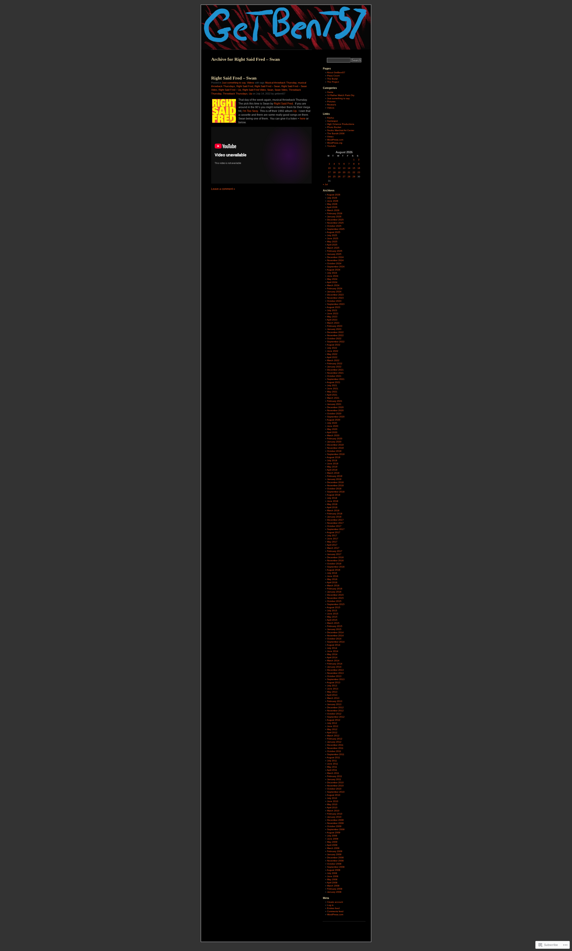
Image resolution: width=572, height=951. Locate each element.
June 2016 (332, 576)
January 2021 (334, 404)
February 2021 (334, 401)
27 (344, 176)
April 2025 (332, 244)
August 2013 (333, 682)
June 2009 (332, 839)
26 (339, 176)
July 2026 (332, 198)
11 (334, 168)
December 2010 (335, 782)
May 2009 (332, 842)
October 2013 (334, 676)
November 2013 (335, 673)
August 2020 (333, 420)
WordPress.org (334, 143)
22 (354, 172)
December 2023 (335, 294)
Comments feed (335, 911)
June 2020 (332, 426)
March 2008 (333, 885)
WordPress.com (335, 139)
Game (330, 92)
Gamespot (332, 121)
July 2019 (332, 460)
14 (349, 168)
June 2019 (332, 463)
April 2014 (332, 657)
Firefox (330, 118)
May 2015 (332, 617)
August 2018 (333, 495)
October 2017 (334, 526)
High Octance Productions (340, 124)
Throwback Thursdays (235, 93)
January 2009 (334, 854)
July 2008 (332, 873)
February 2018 (334, 513)
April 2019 (332, 470)
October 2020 (334, 413)
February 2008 (334, 889)
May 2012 (332, 729)
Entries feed (333, 908)
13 (344, 168)
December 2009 (335, 820)
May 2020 (332, 429)
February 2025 (334, 251)
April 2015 (332, 620)
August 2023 (333, 307)
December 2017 (335, 520)
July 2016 (332, 573)
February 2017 (334, 551)
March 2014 (333, 660)
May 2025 (332, 241)
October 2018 (334, 488)
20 (344, 172)
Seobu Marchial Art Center (340, 130)
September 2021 (336, 379)
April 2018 (332, 507)
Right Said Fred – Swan (234, 77)
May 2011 (332, 767)
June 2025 (332, 238)
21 (349, 172)
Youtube (331, 146)
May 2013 (332, 692)
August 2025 (333, 232)
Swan (270, 89)
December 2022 (335, 332)
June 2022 (332, 351)
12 (339, 168)
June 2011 (332, 763)
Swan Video (281, 89)
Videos (250, 82)
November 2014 (335, 635)
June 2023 (332, 313)
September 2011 (335, 754)
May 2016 (332, 579)
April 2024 (332, 282)
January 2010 (334, 817)
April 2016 (332, 582)
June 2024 (332, 276)
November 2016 (335, 560)
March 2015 (333, 623)
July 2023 (332, 310)
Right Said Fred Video (254, 89)
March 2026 (333, 210)
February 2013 (334, 701)
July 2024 (332, 273)
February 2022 (334, 363)
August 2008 (333, 870)
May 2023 (332, 316)
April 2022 (332, 357)
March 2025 (333, 248)
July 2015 (332, 610)
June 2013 (332, 688)
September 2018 (336, 491)
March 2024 (333, 285)
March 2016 (333, 585)
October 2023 (334, 301)
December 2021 (335, 370)
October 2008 (334, 864)
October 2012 (334, 713)
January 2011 (334, 779)
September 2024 (336, 266)
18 (334, 172)
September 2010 (336, 792)
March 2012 (333, 735)
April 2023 (332, 319)
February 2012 (334, 738)
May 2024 (332, 279)
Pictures (331, 101)
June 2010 (332, 801)
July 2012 (332, 723)
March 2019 (333, 473)
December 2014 (335, 632)
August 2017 (333, 532)
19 (339, 172)
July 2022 (332, 348)
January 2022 (334, 366)
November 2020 (335, 410)
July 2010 (332, 798)
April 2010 (332, 807)
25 (334, 176)
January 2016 (334, 592)
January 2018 (334, 516)
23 (359, 172)
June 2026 (332, 201)
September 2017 (336, 529)
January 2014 (334, 667)
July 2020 (332, 423)
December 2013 (335, 670)
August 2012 (333, 720)
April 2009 (332, 845)
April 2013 (332, 695)
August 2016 (333, 570)
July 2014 (332, 648)
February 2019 (334, 476)
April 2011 (332, 770)
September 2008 (336, 867)
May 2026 (332, 204)
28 (349, 176)
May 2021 (332, 391)
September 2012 (336, 717)
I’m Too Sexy (250, 111)
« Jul (325, 184)
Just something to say (234, 82)
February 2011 (334, 776)
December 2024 (335, 257)
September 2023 (336, 304)
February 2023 (334, 326)
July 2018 (332, 498)
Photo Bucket (334, 127)
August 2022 (333, 345)
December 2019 (335, 445)
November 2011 (335, 748)
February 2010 (334, 814)
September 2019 (336, 454)
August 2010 (333, 795)
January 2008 (334, 892)
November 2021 (335, 373)
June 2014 (332, 651)
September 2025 (336, 229)
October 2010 (334, 789)
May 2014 (332, 654)
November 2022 (335, 335)
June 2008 (332, 876)
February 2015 (334, 626)
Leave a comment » (223, 189)
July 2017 (332, 535)
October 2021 (334, 376)
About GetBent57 (336, 72)
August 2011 (333, 757)
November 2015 (335, 598)
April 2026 (332, 207)
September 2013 (336, 679)
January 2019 (334, 479)
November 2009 (335, 823)
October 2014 (334, 638)
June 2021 (332, 388)
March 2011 (333, 773)
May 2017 (332, 541)
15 (354, 168)
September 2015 (336, 604)
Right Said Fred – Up (230, 89)
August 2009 (333, 832)
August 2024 (333, 269)
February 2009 (334, 851)
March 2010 (333, 810)
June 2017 (332, 538)
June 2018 (332, 501)
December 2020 (335, 407)
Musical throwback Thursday (281, 82)
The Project (333, 82)
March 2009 (333, 848)
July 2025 (332, 235)
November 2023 (335, 298)
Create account (335, 902)
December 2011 (335, 745)
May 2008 (332, 879)
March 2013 (333, 698)
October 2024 (334, 263)
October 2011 (334, 751)
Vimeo (330, 136)
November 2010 (335, 785)
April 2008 (332, 882)
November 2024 (335, 260)
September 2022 (336, 341)
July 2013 (332, 685)
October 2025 (334, 226)
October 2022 (334, 338)
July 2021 (332, 385)
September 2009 (336, 829)
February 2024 (334, 288)
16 (359, 168)
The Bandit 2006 (336, 133)
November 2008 (335, 860)
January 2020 (334, 441)
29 (354, 176)
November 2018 (335, 485)
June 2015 (332, 613)
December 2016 (335, 557)
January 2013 (334, 704)
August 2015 (333, 607)
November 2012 (335, 710)
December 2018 (335, 482)
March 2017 (333, 548)
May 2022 (332, 354)
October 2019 (334, 451)
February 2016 (334, 588)
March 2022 (333, 360)
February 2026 (334, 213)
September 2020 (336, 416)
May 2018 (332, 504)
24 (329, 176)
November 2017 (335, 523)
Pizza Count (333, 75)
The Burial (332, 79)
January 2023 (334, 329)
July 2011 (332, 760)
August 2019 (333, 457)
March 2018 (333, 510)
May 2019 (332, 466)
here (302, 118)
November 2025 (335, 223)
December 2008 (335, 857)
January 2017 (334, 554)
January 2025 (334, 254)
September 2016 (336, 567)
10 (329, 168)
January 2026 (334, 216)
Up (250, 93)
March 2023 (333, 323)
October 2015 (334, 601)
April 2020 (332, 432)
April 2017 (332, 545)
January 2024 (334, 291)
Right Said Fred (244, 86)
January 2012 (334, 742)
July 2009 (332, 835)
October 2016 (334, 563)
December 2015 (335, 595)
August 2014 (333, 645)
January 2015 (334, 629)
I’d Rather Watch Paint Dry (340, 95)
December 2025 (335, 219)
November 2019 (335, 448)
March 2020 (333, 435)
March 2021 (333, 398)
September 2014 (336, 642)
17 (329, 172)
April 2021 (332, 395)
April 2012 (332, 732)
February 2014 (334, 663)
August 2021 (333, 382)
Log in (330, 905)
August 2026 (333, 194)
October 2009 (334, 826)
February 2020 (334, 438)
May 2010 (332, 804)
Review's (331, 104)
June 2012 (332, 726)
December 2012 (335, 707)
